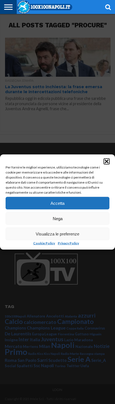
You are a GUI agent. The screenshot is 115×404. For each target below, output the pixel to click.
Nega (58, 218)
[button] (106, 161)
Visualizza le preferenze (57, 233)
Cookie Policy (44, 243)
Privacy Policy (68, 243)
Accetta (57, 203)
